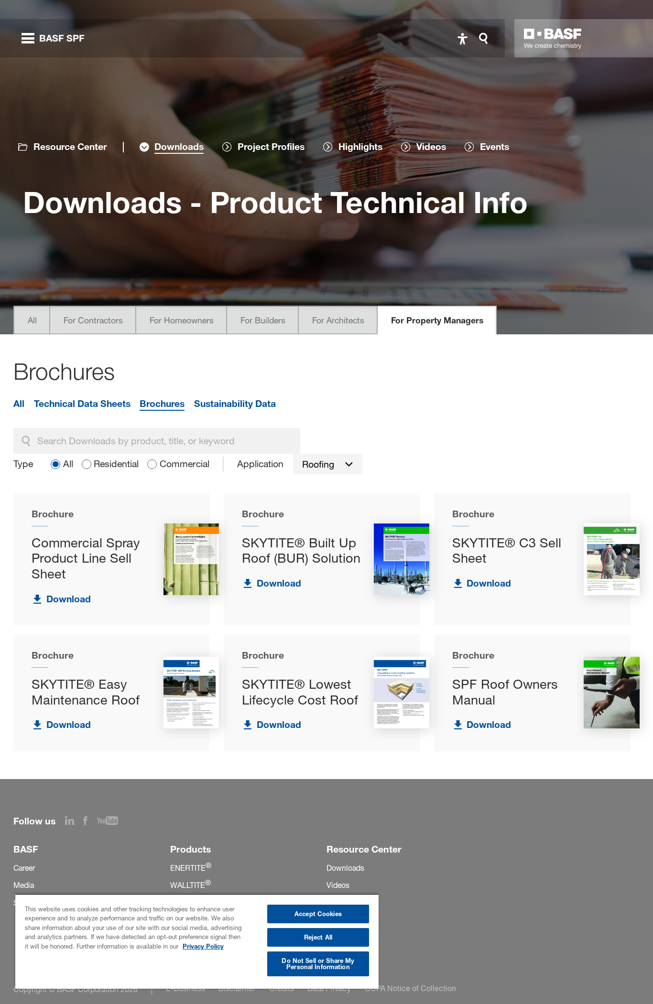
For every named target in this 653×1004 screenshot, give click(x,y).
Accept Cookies (318, 914)
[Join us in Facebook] (90, 822)
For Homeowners (182, 320)
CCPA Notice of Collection (410, 988)
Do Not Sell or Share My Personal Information (318, 964)
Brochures (162, 403)
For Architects (338, 320)
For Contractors (93, 320)
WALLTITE (190, 885)
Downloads (345, 868)
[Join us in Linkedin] (74, 822)
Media (23, 885)
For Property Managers (437, 320)
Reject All (318, 937)
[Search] (485, 38)
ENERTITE (190, 868)
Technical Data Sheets (82, 403)
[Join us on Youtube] (112, 822)
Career (24, 868)
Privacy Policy (203, 946)
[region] (197, 941)
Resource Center (70, 146)
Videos (337, 885)
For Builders (262, 320)
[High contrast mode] (462, 38)
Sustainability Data (235, 403)
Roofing (318, 464)
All (32, 320)
